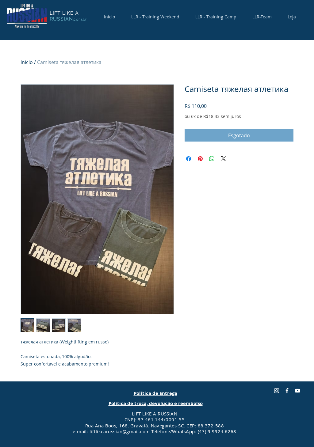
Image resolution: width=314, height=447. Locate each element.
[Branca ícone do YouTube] (297, 390)
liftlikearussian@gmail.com (120, 431)
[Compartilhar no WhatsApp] (212, 158)
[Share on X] (223, 158)
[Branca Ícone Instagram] (276, 390)
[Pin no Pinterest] (200, 158)
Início (27, 62)
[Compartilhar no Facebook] (188, 158)
